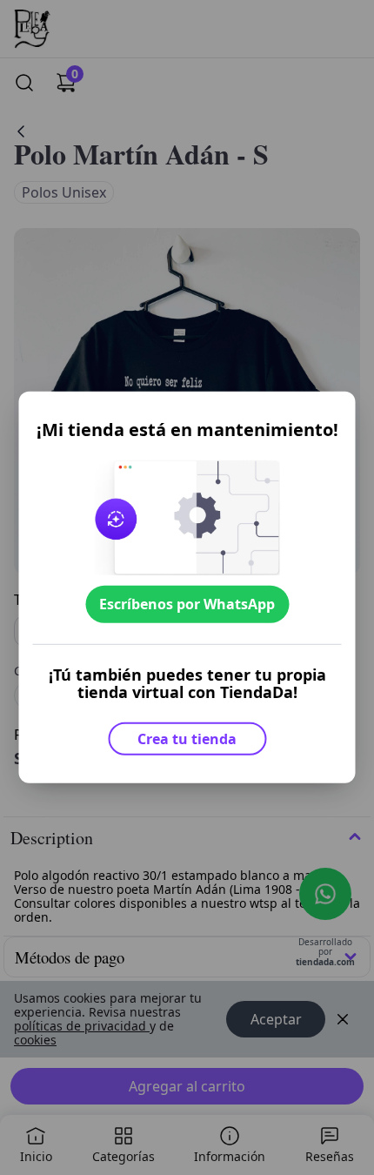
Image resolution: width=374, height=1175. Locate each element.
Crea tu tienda (187, 739)
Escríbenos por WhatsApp (187, 604)
